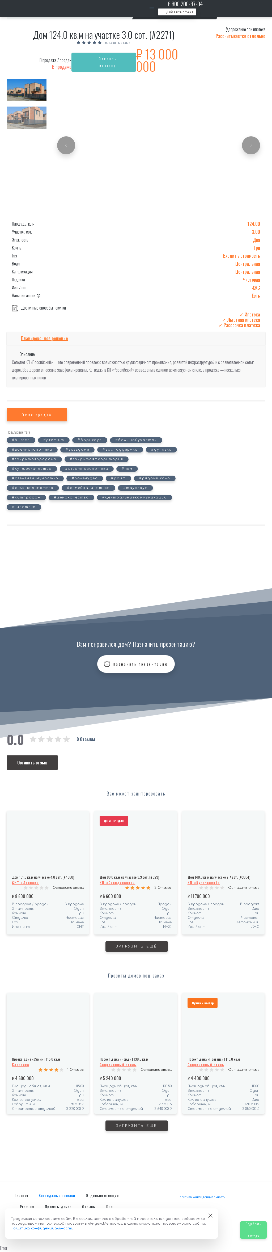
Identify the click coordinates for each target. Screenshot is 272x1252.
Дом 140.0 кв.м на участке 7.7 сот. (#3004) (219, 877)
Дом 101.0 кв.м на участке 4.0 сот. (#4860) (43, 877)
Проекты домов (58, 1206)
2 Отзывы (163, 888)
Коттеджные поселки (57, 1195)
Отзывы (89, 1206)
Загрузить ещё (136, 946)
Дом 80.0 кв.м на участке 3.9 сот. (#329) (129, 877)
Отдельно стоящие (102, 1195)
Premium (27, 1206)
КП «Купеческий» (204, 882)
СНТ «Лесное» (25, 882)
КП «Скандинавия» (117, 882)
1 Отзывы (75, 1070)
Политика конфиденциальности (201, 1197)
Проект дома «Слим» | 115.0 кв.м (36, 1059)
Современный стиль (118, 1064)
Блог (110, 1206)
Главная (21, 1195)
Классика (20, 1064)
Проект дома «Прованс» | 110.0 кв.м (214, 1059)
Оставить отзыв (118, 42)
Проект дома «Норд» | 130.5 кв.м (124, 1059)
